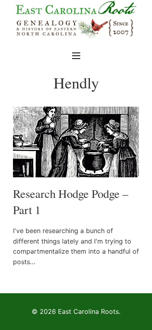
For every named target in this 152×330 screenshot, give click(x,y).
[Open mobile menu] (76, 56)
